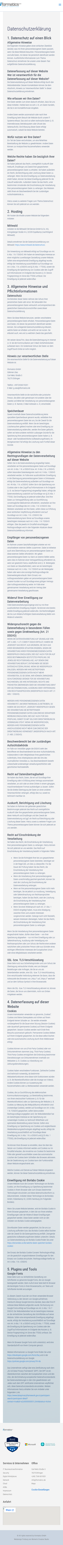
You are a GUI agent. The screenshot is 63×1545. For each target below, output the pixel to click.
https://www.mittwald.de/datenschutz (30, 245)
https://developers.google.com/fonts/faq (23, 1355)
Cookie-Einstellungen (40, 1489)
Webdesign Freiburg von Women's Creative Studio (31, 1539)
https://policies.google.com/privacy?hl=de (24, 1361)
